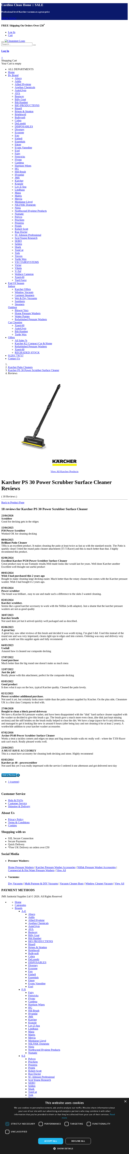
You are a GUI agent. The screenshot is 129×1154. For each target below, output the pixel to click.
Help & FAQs (15, 800)
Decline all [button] (78, 1141)
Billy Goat (20, 99)
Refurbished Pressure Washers (31, 319)
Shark (18, 247)
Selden (18, 244)
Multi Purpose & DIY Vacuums (41, 883)
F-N (24, 989)
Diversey (19, 129)
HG (17, 168)
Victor (18, 265)
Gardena (19, 162)
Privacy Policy (16, 819)
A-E (24, 911)
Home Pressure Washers (27, 313)
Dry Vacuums (15, 883)
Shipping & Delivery (19, 806)
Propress (19, 222)
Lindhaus (20, 189)
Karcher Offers (23, 289)
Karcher (19, 180)
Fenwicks (20, 156)
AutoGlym (20, 90)
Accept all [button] (50, 1141)
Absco (18, 78)
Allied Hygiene (23, 84)
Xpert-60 (19, 277)
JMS (17, 177)
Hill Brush (20, 171)
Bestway (19, 96)
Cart (10, 35)
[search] (34, 45)
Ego (17, 135)
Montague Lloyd (24, 201)
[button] (64, 1148)
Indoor (11, 286)
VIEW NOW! (8, 18)
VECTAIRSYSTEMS (27, 262)
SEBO (18, 241)
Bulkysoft (20, 117)
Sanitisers (20, 301)
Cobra (18, 120)
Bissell (18, 108)
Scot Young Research (26, 238)
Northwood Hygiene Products (31, 210)
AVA (17, 93)
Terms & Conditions (19, 822)
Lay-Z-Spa (20, 186)
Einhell (18, 138)
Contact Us (14, 358)
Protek (18, 226)
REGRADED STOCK (27, 352)
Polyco (18, 216)
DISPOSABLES (24, 126)
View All (61, 870)
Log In (11, 32)
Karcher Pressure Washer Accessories (55, 867)
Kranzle (19, 183)
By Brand (13, 75)
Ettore (18, 144)
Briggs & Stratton (24, 111)
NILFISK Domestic (25, 204)
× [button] (125, 1101)
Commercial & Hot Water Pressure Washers (31, 870)
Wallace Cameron (24, 274)
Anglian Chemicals (25, 87)
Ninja (18, 207)
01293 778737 (16, 355)
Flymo (18, 159)
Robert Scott (21, 229)
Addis (18, 81)
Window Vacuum (24, 292)
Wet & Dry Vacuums (26, 298)
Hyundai (19, 174)
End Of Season (16, 283)
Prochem (19, 219)
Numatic (19, 213)
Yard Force (21, 280)
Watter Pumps (22, 316)
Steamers (19, 304)
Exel (17, 150)
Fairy (17, 153)
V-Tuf (18, 271)
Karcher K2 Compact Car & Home (33, 343)
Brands (18, 908)
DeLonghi (20, 123)
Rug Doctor (21, 232)
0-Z (23, 1055)
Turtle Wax (21, 259)
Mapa (18, 192)
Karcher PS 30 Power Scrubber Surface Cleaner (33, 370)
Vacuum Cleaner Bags (71, 883)
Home (11, 72)
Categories (20, 905)
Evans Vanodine (23, 147)
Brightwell (20, 114)
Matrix (18, 195)
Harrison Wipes (23, 165)
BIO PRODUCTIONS (27, 105)
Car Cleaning (15, 322)
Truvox (19, 256)
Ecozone (19, 132)
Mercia (18, 198)
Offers (11, 337)
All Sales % (21, 340)
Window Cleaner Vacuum (99, 883)
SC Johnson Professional (28, 235)
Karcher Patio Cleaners (20, 367)
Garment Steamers (24, 295)
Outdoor (12, 307)
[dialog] (64, 1126)
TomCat (19, 250)
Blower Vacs (21, 310)
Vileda (18, 268)
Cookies (12, 825)
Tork (17, 253)
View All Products (64, 471)
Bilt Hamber (21, 102)
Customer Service (17, 803)
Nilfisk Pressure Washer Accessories (96, 867)
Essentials (20, 141)
